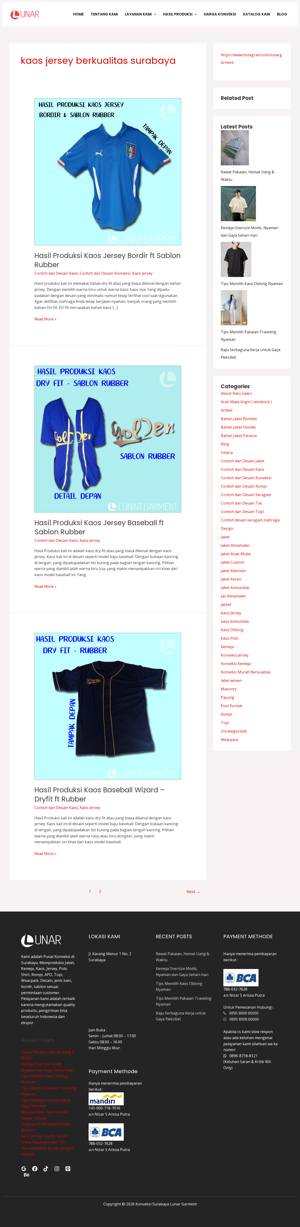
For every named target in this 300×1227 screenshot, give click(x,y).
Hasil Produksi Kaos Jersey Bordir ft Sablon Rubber (107, 260)
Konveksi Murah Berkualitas (246, 672)
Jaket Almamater (235, 545)
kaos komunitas (235, 621)
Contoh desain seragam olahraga (250, 520)
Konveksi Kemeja (236, 663)
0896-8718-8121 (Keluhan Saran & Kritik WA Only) (247, 1061)
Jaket (225, 536)
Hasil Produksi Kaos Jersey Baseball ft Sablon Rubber (99, 527)
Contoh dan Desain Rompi (244, 486)
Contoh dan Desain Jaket (242, 460)
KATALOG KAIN (256, 14)
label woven (231, 680)
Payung (227, 697)
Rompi (226, 714)
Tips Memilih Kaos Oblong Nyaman (252, 283)
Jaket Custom (232, 562)
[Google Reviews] (23, 1168)
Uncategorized (234, 731)
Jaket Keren (231, 579)
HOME (78, 14)
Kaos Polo (229, 638)
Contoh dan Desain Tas (241, 503)
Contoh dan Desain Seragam (246, 494)
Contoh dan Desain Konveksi (105, 273)
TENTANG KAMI (104, 14)
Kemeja (227, 646)
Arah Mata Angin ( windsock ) (246, 401)
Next (193, 891)
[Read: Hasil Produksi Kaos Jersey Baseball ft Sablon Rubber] (107, 438)
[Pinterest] (68, 1168)
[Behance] (26, 1175)
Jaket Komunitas (235, 587)
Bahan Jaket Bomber (239, 418)
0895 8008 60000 (242, 1013)
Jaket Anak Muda (236, 553)
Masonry (228, 688)
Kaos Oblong (232, 629)
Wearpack (229, 739)
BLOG (282, 14)
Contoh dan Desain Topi (242, 511)
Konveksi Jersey (234, 655)
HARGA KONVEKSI (220, 14)
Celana (227, 452)
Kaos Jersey (142, 273)
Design (227, 528)
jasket (226, 604)
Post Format (231, 705)
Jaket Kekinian (233, 570)
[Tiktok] (46, 1168)
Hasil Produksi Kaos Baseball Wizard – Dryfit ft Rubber (99, 794)
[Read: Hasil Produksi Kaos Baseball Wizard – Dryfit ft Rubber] (107, 705)
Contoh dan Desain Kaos (56, 273)
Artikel (226, 410)
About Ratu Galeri (236, 393)
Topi (225, 722)
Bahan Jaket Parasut (239, 435)
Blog (225, 444)
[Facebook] (35, 1168)
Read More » (45, 319)
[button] (154, 14)
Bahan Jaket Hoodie (238, 427)
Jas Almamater (233, 596)
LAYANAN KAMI (138, 14)
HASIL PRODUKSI (177, 14)
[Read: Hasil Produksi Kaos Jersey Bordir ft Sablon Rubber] (107, 171)
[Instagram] (57, 1168)
